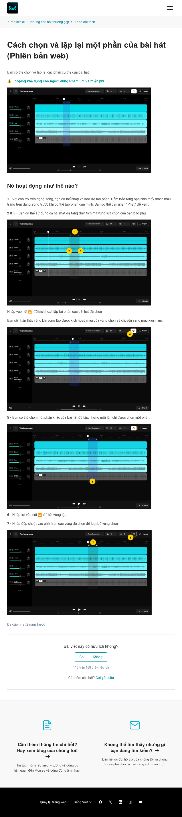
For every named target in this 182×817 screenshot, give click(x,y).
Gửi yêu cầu (105, 678)
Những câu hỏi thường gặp (49, 22)
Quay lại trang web (53, 802)
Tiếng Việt (81, 802)
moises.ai (18, 22)
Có (81, 657)
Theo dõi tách (85, 22)
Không (98, 657)
